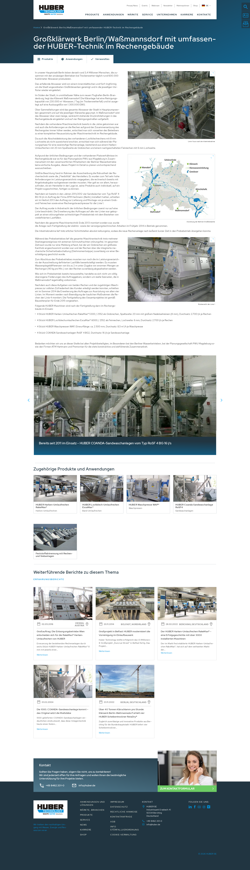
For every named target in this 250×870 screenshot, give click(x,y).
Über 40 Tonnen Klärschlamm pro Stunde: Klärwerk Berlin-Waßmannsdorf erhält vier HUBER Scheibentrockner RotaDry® (122, 713)
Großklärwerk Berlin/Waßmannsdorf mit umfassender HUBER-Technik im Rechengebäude (93, 27)
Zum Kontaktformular (177, 788)
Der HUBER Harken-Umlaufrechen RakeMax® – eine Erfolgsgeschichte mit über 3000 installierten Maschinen (186, 635)
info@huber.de (87, 785)
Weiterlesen (42, 654)
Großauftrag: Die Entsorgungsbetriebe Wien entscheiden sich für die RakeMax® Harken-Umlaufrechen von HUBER (61, 635)
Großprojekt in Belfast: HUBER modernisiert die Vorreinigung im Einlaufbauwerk (124, 633)
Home (36, 27)
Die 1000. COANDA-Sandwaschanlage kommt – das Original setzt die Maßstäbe (62, 711)
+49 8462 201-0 (55, 785)
